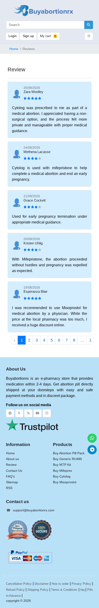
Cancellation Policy (19, 583)
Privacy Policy (81, 583)
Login (13, 36)
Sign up (28, 36)
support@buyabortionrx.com (33, 510)
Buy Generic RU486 (67, 459)
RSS (9, 488)
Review (11, 464)
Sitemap (12, 482)
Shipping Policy (37, 589)
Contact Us (14, 470)
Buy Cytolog (61, 476)
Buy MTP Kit (62, 464)
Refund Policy (15, 589)
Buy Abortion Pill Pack (68, 453)
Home (13, 49)
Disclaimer (42, 583)
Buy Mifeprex (62, 470)
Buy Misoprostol (64, 482)
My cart (48, 36)
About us (12, 459)
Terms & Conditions (64, 589)
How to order (60, 583)
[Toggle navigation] (89, 36)
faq (82, 589)
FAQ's (10, 476)
